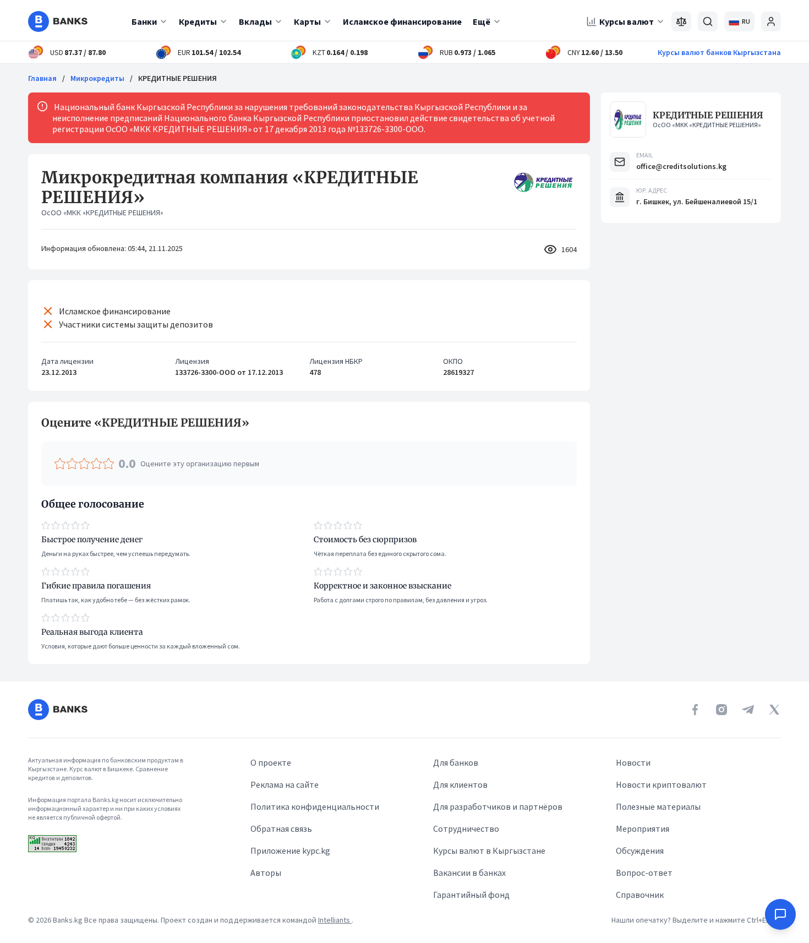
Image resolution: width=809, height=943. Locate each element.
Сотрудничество (466, 828)
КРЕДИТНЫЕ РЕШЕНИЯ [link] (177, 78)
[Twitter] (774, 709)
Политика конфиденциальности (314, 806)
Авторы (265, 872)
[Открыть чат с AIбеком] (780, 914)
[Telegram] (748, 709)
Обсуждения (640, 850)
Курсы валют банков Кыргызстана (719, 52)
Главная (42, 78)
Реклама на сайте (284, 784)
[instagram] (721, 709)
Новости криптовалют (661, 784)
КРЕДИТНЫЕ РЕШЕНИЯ (708, 115)
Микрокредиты (97, 78)
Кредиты (198, 21)
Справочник (640, 894)
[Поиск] (708, 21)
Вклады (255, 21)
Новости (633, 762)
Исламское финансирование (402, 21)
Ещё (481, 21)
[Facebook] (695, 709)
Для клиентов (460, 784)
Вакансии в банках (469, 872)
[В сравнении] (681, 21)
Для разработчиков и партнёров (497, 806)
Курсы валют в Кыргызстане (489, 850)
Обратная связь (281, 828)
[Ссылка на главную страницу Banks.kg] (58, 21)
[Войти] (771, 21)
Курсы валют (626, 21)
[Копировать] (35, 422)
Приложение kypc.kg (290, 850)
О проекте (270, 762)
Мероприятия (642, 828)
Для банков (455, 762)
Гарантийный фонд (471, 894)
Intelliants (335, 920)
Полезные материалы (658, 806)
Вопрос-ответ (644, 872)
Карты (307, 21)
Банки (144, 21)
